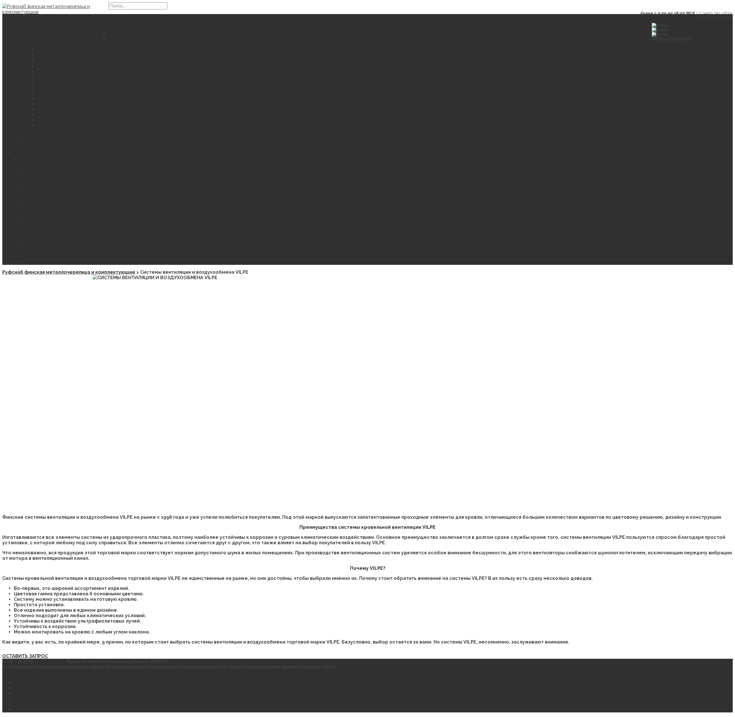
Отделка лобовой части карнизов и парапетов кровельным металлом (109, 186)
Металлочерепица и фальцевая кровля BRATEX (164, 27)
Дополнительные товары (44, 180)
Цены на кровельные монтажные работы (75, 169)
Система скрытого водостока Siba (67, 147)
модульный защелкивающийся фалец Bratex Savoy (98, 55)
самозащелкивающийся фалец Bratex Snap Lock (95, 49)
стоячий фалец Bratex (134, 44)
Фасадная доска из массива (59, 240)
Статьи (22, 709)
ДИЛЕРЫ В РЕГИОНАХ (671, 39)
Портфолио (28, 699)
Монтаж (23, 153)
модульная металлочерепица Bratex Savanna (163, 33)
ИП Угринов (48, 661)
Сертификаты (30, 693)
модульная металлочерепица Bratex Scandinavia (167, 38)
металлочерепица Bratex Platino (76, 82)
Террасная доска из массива (60, 245)
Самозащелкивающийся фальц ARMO (153, 22)
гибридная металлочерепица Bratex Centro (89, 60)
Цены (20, 251)
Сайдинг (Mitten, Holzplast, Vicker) (65, 224)
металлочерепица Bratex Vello (74, 76)
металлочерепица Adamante (72, 104)
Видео (21, 704)
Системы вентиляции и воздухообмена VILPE (79, 196)
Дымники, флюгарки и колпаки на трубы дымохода (86, 207)
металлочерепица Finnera (68, 98)
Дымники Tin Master (49, 202)
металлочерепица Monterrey (72, 93)
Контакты (25, 256)
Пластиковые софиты (51, 218)
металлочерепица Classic (68, 109)
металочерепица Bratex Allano (74, 71)
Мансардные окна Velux (54, 213)
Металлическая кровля (136, 17)
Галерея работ (43, 158)
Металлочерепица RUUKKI (56, 87)
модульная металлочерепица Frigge (81, 115)
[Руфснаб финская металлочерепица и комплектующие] (55, 24)
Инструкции (39, 164)
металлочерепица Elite (65, 126)
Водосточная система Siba (57, 142)
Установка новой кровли (55, 175)
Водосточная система (41, 131)
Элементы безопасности (55, 235)
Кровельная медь (46, 191)
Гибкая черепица (45, 229)
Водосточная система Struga (60, 136)
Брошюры (26, 682)
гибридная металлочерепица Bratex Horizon (90, 66)
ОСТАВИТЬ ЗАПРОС (48, 262)
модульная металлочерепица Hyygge (82, 120)
